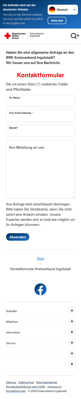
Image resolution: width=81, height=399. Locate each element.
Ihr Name (15, 97)
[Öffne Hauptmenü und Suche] (74, 36)
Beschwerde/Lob (46, 382)
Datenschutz (26, 382)
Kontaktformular (16, 391)
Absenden (17, 236)
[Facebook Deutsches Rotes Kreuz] (40, 289)
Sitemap (11, 382)
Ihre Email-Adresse (21, 113)
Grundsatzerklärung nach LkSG (25, 386)
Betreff (13, 128)
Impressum (54, 386)
